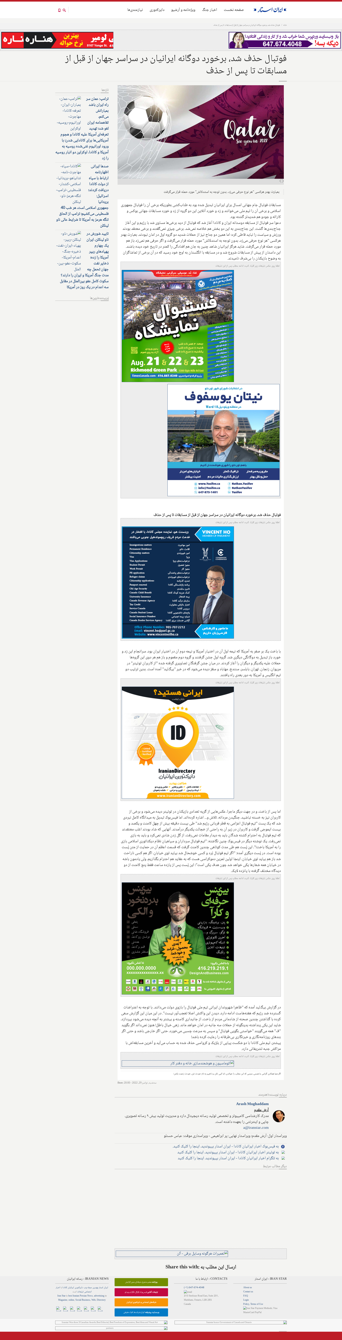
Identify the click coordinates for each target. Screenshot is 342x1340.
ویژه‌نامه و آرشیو (183, 10)
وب (85, 1288)
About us (247, 1288)
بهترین (95, 1288)
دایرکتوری (157, 10)
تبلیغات (80, 1292)
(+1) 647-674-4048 (194, 1288)
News (90, 1296)
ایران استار (103, 1288)
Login (246, 1300)
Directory (101, 1300)
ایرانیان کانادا (68, 1288)
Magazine (62, 1300)
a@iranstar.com (256, 1128)
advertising (99, 1296)
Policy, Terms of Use (253, 1304)
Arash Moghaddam (252, 1104)
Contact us (248, 1292)
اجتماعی (88, 1292)
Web (93, 1300)
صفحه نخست (234, 10)
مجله (89, 1288)
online (71, 1300)
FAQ (245, 1296)
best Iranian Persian (77, 1296)
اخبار (58, 1288)
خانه (285, 25)
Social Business (82, 1300)
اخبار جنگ (209, 10)
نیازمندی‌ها (135, 10)
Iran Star (61, 1296)
